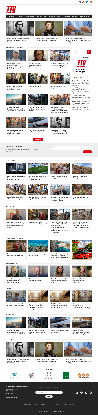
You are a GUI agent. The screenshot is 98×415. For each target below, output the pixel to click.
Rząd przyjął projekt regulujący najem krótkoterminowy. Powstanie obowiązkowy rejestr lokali (81, 306)
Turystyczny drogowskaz (26, 16)
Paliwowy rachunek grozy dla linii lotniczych (37, 131)
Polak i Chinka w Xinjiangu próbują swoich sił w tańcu (59, 177)
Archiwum (50, 404)
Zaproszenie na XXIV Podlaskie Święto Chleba (15, 254)
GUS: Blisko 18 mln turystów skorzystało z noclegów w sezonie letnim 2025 (59, 305)
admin (73, 80)
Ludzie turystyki (12, 263)
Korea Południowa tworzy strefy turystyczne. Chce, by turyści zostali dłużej (15, 131)
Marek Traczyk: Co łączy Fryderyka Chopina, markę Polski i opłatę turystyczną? (18, 40)
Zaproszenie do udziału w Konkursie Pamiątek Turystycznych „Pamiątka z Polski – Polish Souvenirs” (81, 224)
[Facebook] (80, 2)
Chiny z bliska (11, 160)
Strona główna (13, 16)
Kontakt (72, 404)
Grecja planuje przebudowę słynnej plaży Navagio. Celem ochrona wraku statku (60, 255)
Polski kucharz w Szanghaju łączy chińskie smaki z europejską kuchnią (16, 177)
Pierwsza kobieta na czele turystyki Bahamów (37, 279)
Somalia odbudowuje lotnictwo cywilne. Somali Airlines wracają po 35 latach (16, 109)
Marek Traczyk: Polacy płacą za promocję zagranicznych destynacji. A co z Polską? (78, 40)
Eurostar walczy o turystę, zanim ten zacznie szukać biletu (37, 109)
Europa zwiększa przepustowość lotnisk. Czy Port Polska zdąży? (81, 332)
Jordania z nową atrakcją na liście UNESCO (38, 254)
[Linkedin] (87, 2)
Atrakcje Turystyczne (63, 16)
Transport (52, 16)
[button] (38, 139)
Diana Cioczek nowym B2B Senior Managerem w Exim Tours (59, 280)
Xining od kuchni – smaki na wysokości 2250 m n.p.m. (37, 198)
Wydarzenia (75, 16)
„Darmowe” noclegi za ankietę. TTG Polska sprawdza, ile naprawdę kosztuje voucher (36, 306)
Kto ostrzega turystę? (35, 86)
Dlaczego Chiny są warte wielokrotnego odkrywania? (15, 198)
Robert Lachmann (61, 411)
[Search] (89, 52)
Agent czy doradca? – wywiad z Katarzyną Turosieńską (35, 65)
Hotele (45, 16)
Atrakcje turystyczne (14, 238)
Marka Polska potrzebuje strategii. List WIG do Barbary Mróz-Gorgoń (15, 87)
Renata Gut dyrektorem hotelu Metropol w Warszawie (80, 280)
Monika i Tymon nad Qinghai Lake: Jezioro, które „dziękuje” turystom (60, 199)
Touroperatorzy (84, 16)
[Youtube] (83, 2)
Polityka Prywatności (61, 404)
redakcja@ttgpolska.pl (13, 397)
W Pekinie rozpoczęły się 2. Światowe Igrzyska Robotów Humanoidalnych (37, 177)
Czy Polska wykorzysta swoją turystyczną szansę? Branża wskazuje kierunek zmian (15, 224)
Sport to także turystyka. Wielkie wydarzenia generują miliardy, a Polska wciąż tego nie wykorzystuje (59, 110)
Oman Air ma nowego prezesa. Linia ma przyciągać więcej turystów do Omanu (15, 66)
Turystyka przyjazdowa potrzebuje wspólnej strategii (38, 223)
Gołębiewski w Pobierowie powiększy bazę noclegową (15, 304)
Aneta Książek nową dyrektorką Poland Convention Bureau (13, 280)
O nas (35, 404)
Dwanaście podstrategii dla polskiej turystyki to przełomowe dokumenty (81, 97)
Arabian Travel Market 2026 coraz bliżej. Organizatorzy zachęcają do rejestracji (59, 65)
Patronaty (39, 16)
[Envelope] (91, 2)
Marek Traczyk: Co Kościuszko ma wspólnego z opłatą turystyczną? (47, 39)
